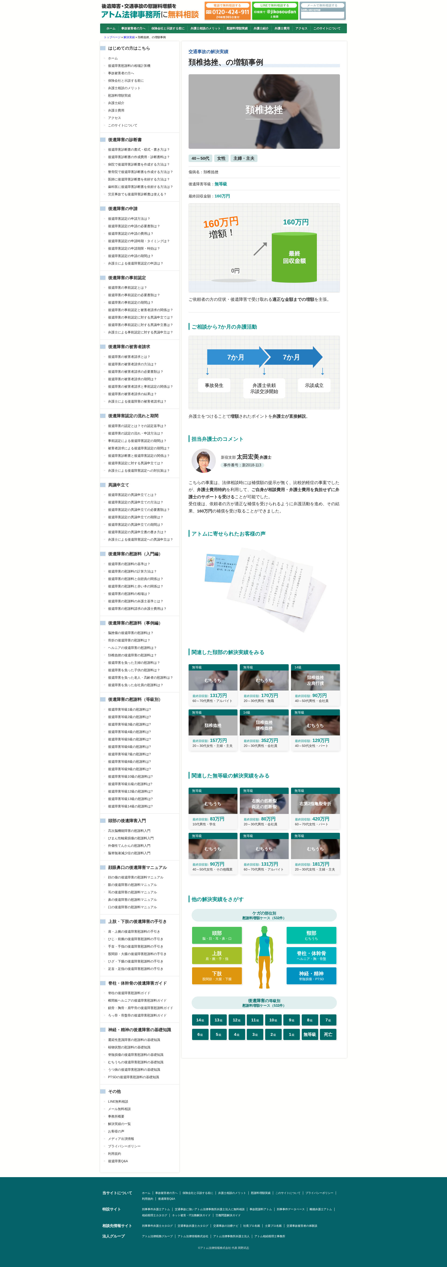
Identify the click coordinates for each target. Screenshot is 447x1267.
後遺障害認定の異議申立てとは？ (132, 495)
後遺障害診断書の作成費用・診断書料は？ (139, 157)
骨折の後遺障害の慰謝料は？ (129, 640)
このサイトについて (327, 28)
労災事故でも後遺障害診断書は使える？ (137, 194)
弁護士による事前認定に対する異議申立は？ (140, 332)
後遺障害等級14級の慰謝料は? (130, 806)
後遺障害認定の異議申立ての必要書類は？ (139, 510)
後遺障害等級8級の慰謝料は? (129, 761)
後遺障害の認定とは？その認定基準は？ (137, 426)
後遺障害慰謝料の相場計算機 (129, 66)
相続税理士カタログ (154, 1215)
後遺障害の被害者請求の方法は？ (132, 364)
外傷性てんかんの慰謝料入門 (129, 845)
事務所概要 (116, 1116)
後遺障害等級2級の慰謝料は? (129, 717)
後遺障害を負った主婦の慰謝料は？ (134, 662)
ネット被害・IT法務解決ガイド (191, 1215)
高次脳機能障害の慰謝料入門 (129, 831)
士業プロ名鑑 (273, 1225)
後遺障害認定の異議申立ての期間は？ (135, 524)
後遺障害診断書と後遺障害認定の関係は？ (139, 455)
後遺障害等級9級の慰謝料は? (129, 769)
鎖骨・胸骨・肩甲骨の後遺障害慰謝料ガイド (140, 1008)
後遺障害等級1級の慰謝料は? (129, 709)
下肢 (217, 976)
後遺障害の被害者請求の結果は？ (132, 394)
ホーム (110, 28)
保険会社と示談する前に (168, 28)
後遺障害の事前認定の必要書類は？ (134, 295)
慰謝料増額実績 (237, 28)
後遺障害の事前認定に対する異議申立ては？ (140, 317)
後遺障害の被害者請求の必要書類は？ (135, 371)
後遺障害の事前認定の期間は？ (131, 302)
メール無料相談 (119, 1109)
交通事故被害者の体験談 (302, 1225)
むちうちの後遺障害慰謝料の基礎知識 (135, 1062)
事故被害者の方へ (133, 28)
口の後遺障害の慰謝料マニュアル (132, 907)
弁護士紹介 (261, 28)
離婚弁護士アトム (321, 1209)
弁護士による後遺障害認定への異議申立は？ (140, 539)
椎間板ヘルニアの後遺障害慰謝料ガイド (137, 1000)
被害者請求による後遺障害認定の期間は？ (139, 448)
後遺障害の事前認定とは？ (127, 287)
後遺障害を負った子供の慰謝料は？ (134, 670)
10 (273, 1020)
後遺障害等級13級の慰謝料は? (130, 799)
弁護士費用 (282, 28)
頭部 (217, 935)
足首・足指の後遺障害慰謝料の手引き (135, 969)
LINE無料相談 (118, 1101)
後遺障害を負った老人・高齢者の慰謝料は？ (140, 677)
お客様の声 (116, 1131)
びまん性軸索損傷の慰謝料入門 (131, 838)
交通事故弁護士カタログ (193, 1225)
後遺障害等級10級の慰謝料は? (130, 776)
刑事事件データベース (291, 1209)
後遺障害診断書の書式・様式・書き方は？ (139, 149)
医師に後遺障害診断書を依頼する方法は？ (139, 179)
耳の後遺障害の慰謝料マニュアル (132, 892)
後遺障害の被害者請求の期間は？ (132, 379)
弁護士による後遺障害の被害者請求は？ (137, 401)
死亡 (328, 1034)
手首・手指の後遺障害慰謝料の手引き (135, 946)
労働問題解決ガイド (228, 1215)
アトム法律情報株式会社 (193, 1236)
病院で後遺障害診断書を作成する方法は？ (139, 164)
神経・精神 (311, 976)
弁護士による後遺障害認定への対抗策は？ (139, 470)
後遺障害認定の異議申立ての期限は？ (135, 517)
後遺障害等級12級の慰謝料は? (130, 791)
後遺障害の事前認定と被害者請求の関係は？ (140, 310)
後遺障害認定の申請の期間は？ (131, 256)
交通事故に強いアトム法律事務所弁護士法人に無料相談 (210, 1209)
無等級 (310, 1034)
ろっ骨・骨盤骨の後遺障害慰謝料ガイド (137, 1015)
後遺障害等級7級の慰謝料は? (129, 754)
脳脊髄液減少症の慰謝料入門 (129, 853)
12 (237, 1020)
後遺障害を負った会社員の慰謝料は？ (135, 685)
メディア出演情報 (121, 1139)
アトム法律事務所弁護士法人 (231, 1236)
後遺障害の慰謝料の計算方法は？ (132, 571)
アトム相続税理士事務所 (269, 1236)
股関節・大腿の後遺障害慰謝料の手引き (137, 954)
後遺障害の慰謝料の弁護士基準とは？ (135, 601)
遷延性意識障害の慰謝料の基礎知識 (134, 1040)
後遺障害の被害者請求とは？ (129, 357)
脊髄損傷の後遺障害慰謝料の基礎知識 (135, 1055)
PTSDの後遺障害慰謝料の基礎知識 (133, 1077)
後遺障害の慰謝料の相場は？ (129, 594)
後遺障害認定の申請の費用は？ (131, 233)
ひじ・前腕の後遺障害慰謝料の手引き (135, 939)
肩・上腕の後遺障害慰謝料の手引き (134, 931)
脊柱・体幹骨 (311, 956)
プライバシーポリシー (124, 1146)
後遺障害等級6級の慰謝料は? (129, 747)
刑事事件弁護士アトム (156, 1209)
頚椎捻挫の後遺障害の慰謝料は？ (132, 655)
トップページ (112, 37)
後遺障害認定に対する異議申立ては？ (135, 463)
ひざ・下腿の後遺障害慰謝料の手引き (135, 961)
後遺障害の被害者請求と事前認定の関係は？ (140, 386)
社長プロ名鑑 (251, 1225)
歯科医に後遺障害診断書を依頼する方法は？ (140, 187)
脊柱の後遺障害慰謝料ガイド (129, 993)
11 (255, 1020)
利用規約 (114, 1153)
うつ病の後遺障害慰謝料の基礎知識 (134, 1069)
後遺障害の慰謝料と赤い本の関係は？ (135, 586)
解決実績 (129, 37)
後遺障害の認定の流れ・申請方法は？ (135, 433)
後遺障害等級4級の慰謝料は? (129, 732)
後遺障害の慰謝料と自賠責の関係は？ (135, 579)
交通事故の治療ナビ (225, 1225)
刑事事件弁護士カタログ (157, 1225)
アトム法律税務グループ (157, 1236)
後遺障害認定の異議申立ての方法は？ (135, 502)
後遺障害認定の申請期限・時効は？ (134, 248)
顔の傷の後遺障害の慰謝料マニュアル (135, 877)
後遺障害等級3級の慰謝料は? (129, 724)
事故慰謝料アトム (261, 1209)
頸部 (311, 935)
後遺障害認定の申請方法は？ (129, 218)
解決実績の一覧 (119, 1124)
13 (219, 1020)
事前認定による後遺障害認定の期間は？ (137, 441)
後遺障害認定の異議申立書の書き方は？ (137, 532)
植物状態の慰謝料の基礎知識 (129, 1047)
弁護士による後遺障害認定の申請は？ (135, 263)
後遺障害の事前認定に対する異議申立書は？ (140, 325)
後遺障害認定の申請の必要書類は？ (134, 226)
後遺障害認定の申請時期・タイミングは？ (139, 241)
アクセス (301, 28)
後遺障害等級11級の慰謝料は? (130, 784)
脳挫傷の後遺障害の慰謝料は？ (131, 633)
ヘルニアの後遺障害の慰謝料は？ (132, 648)
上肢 (217, 956)
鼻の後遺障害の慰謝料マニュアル (132, 899)
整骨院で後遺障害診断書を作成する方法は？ (140, 172)
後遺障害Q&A (118, 1161)
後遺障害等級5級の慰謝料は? (129, 739)
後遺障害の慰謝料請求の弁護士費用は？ (137, 608)
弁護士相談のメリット (205, 28)
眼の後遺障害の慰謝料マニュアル (132, 885)
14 (200, 1020)
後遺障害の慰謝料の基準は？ (129, 564)
